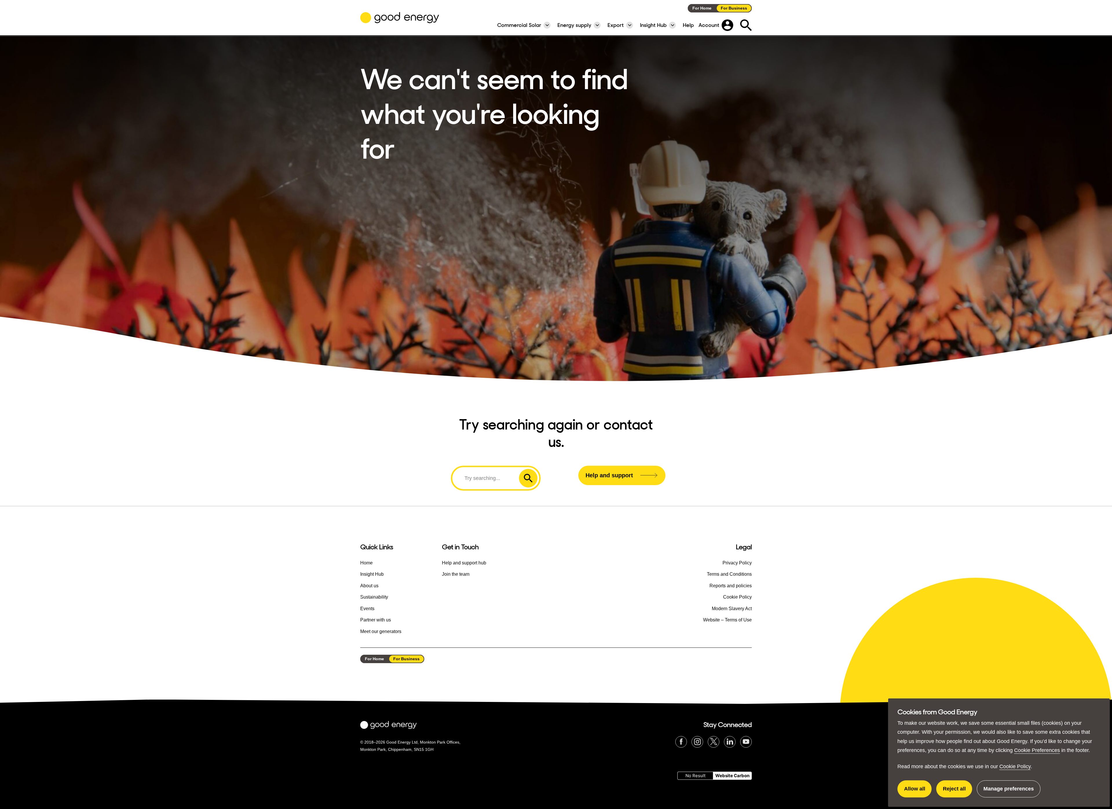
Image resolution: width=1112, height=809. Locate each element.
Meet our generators (380, 631)
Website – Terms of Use (727, 619)
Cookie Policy (1015, 766)
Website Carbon (732, 775)
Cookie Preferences (1037, 750)
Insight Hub (372, 574)
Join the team (455, 574)
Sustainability (374, 597)
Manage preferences (1008, 791)
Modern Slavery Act (732, 608)
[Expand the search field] (746, 25)
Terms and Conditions (729, 574)
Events (367, 608)
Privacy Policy (737, 562)
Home (366, 562)
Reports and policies (730, 585)
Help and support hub (464, 562)
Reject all (957, 791)
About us (369, 585)
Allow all (918, 791)
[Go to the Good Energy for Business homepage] (399, 17)
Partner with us (375, 619)
